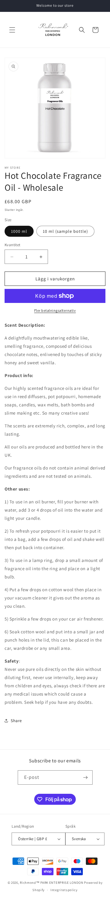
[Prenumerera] (85, 777)
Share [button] (16, 720)
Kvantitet (12, 244)
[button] (12, 30)
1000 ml (19, 231)
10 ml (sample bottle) (65, 231)
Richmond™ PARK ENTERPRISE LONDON (51, 882)
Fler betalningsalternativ (55, 310)
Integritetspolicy (64, 890)
